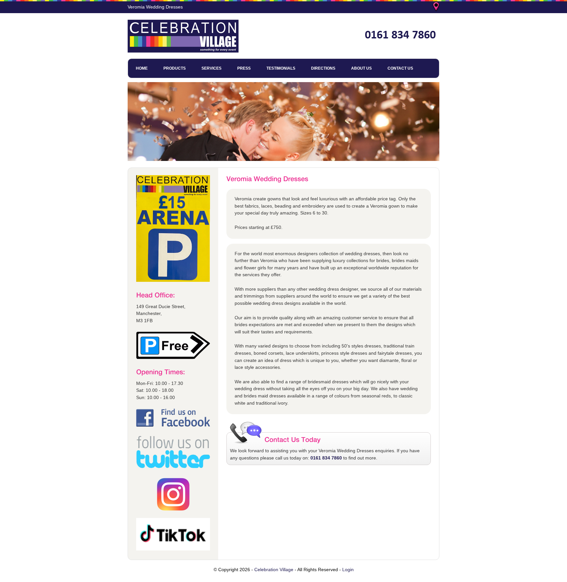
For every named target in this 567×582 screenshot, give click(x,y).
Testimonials (280, 68)
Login (348, 569)
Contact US (400, 68)
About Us (361, 68)
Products (174, 68)
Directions (323, 68)
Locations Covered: (436, 7)
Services (211, 68)
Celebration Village (273, 569)
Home (142, 68)
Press (244, 68)
